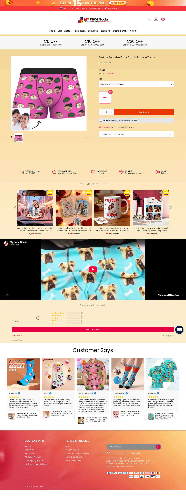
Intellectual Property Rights (36, 464)
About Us (28, 446)
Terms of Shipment (73, 460)
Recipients (105, 31)
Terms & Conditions (73, 457)
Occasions (93, 31)
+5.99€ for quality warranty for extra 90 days (122, 120)
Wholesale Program (33, 457)
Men (60, 31)
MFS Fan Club (30, 453)
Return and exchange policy (77, 453)
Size (100, 79)
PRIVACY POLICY (72, 450)
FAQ (67, 446)
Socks (52, 31)
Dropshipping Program (34, 460)
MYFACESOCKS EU (37, 486)
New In (133, 31)
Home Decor (80, 31)
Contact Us (29, 450)
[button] (17, 93)
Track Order (113, 8)
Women (67, 31)
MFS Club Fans (105, 127)
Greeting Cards (120, 31)
